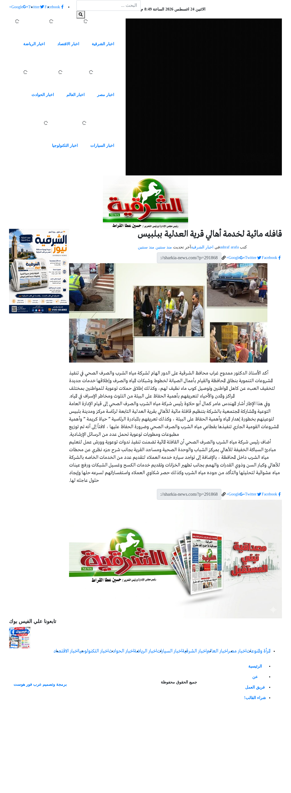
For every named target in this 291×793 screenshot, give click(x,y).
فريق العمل (255, 687)
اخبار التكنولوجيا (65, 145)
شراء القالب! (255, 698)
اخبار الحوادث (43, 95)
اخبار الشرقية (103, 44)
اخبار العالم (75, 95)
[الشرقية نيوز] (204, 96)
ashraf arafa (229, 247)
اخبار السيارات (102, 145)
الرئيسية (255, 666)
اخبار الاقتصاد (68, 44)
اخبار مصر (105, 95)
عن (255, 677)
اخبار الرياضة (34, 44)
